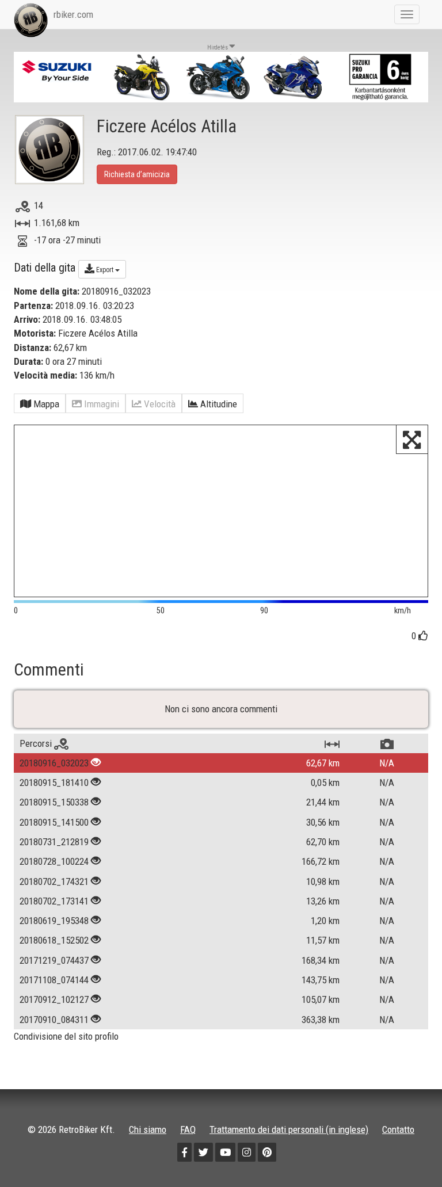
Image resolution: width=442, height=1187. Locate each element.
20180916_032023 (54, 763)
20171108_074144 (54, 980)
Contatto (398, 1129)
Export (104, 270)
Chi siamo (147, 1129)
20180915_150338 (54, 802)
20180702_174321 (54, 881)
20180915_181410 (54, 782)
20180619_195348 (54, 920)
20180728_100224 (54, 861)
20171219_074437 (54, 960)
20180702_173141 (54, 901)
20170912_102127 (54, 999)
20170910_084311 (54, 1019)
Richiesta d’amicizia (137, 174)
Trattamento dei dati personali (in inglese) (288, 1129)
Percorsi (37, 743)
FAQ (188, 1129)
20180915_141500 (54, 822)
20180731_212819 (54, 842)
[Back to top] (408, 1153)
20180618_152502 (54, 940)
